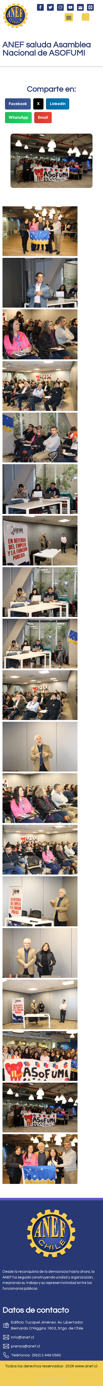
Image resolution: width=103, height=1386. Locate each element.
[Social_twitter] (50, 7)
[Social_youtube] (70, 7)
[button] (69, 17)
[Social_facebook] (40, 7)
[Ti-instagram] (60, 7)
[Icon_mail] (80, 7)
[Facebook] (41, 1381)
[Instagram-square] (55, 1381)
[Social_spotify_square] (90, 7)
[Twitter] (48, 1381)
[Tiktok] (63, 1381)
